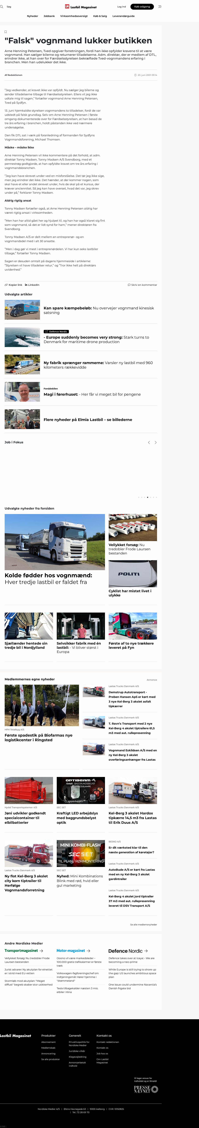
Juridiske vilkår (77, 1051)
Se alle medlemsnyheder (143, 924)
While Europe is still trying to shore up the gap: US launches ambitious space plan (132, 973)
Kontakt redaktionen (108, 1042)
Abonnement (48, 1042)
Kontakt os (102, 1047)
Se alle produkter (50, 1059)
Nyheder (32, 16)
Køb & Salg (100, 16)
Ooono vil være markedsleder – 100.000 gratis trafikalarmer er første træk (79, 962)
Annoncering (48, 1053)
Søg (9, 6)
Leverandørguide (124, 16)
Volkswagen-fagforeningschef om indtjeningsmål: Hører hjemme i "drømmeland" (78, 977)
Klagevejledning (77, 1056)
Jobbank (49, 16)
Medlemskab (48, 1047)
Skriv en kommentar (144, 284)
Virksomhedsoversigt (74, 16)
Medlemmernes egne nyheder (30, 679)
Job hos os (102, 1053)
